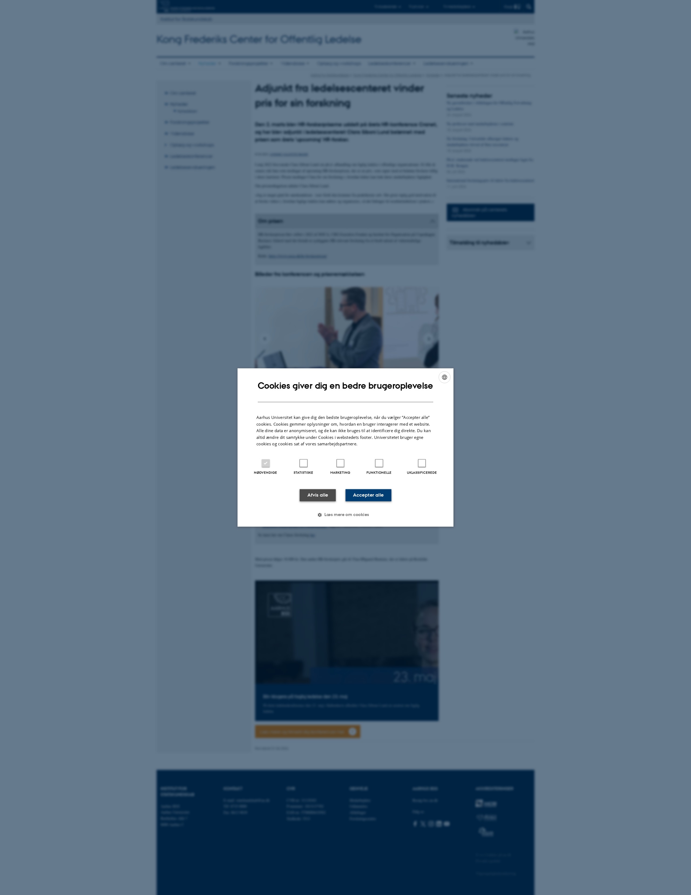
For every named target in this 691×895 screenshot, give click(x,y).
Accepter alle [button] (368, 495)
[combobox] (444, 377)
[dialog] (345, 447)
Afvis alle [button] (317, 495)
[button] (345, 515)
